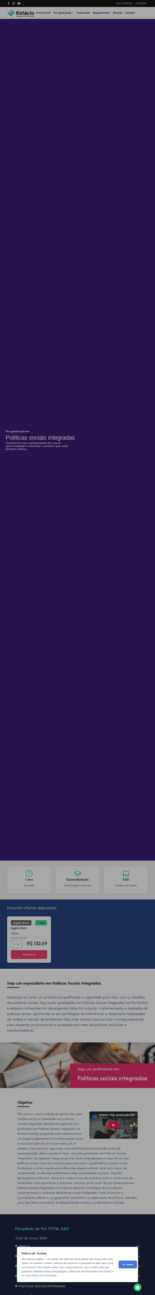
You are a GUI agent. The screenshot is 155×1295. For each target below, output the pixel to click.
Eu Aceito (128, 1264)
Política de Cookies (101, 1271)
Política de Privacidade (44, 1275)
